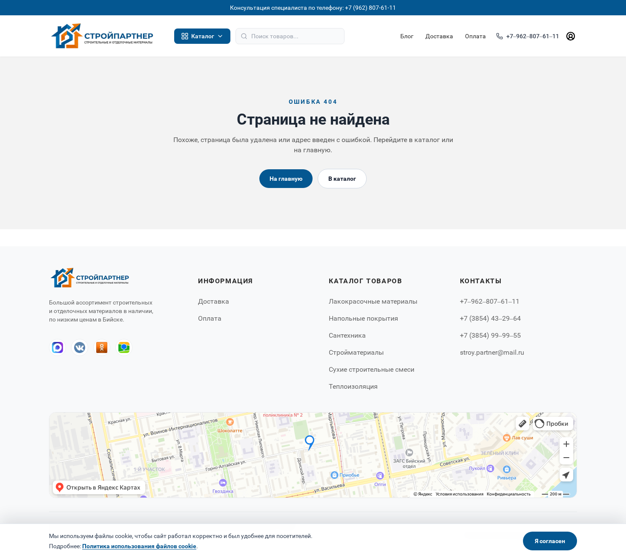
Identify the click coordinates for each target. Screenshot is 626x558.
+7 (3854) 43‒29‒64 (490, 318)
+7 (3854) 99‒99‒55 (490, 335)
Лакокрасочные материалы (373, 301)
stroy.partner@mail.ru (492, 352)
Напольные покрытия (363, 318)
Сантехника (347, 335)
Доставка (439, 36)
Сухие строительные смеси (371, 369)
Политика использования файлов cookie (139, 546)
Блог (407, 36)
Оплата (475, 36)
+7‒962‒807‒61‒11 (532, 36)
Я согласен (550, 541)
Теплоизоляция (353, 386)
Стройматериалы (356, 352)
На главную (286, 178)
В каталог (342, 178)
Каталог (202, 36)
